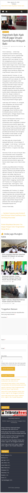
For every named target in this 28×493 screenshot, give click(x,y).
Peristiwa (3, 470)
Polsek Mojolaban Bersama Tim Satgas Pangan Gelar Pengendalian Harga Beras (12, 227)
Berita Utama (4, 455)
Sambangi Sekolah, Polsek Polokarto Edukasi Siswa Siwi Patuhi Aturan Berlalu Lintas (11, 277)
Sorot (2, 477)
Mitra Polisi (5, 32)
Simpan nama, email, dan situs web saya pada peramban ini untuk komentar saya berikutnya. (13, 364)
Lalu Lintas (4, 462)
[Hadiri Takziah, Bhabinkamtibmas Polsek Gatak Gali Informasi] (14, 286)
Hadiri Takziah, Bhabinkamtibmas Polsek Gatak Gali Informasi (13, 300)
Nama (3, 339)
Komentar (4, 317)
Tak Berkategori (5, 480)
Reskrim (3, 475)
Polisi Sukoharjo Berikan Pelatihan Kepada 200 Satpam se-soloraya (13, 255)
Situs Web (4, 356)
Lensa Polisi (4, 465)
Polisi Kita (3, 472)
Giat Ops (3, 460)
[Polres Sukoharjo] (3, 11)
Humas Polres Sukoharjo (17, 46)
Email (3, 348)
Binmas (3, 457)
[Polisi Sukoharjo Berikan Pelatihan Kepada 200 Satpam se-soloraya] (14, 240)
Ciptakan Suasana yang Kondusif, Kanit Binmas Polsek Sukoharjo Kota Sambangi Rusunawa (13, 215)
